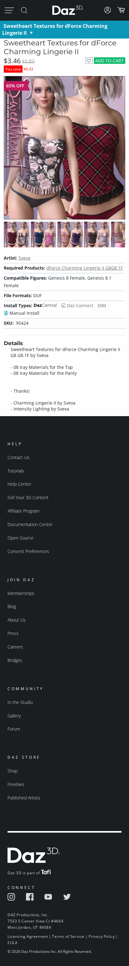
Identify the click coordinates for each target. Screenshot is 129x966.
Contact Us (18, 457)
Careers (15, 647)
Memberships (21, 593)
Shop (13, 771)
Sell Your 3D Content (28, 497)
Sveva (24, 258)
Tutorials (16, 471)
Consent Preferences (28, 551)
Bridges (15, 660)
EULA (13, 942)
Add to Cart (109, 61)
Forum (14, 729)
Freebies (16, 784)
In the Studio (20, 702)
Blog (12, 606)
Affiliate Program (23, 511)
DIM (102, 305)
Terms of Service (68, 936)
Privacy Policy (102, 936)
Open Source (21, 538)
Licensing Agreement (28, 936)
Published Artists (24, 798)
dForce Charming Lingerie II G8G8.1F (84, 268)
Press (13, 633)
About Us (17, 620)
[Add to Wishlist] (88, 60)
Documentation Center (30, 524)
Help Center (19, 484)
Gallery (14, 716)
